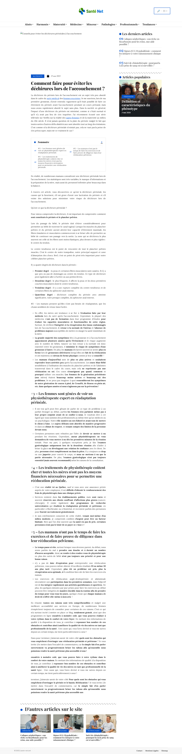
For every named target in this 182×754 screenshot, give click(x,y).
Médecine (26, 731)
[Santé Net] (91, 10)
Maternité (37, 76)
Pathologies (61, 731)
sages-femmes (72, 117)
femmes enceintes (71, 98)
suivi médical (53, 98)
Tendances (128, 97)
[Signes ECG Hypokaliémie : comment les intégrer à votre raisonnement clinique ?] (68, 723)
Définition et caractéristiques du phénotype (136, 105)
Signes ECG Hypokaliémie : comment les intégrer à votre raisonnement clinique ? (66, 737)
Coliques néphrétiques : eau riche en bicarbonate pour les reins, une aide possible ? (33, 737)
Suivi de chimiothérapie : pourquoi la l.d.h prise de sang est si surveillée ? (100, 737)
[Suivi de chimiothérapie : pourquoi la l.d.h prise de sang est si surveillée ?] (101, 723)
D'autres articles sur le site (53, 709)
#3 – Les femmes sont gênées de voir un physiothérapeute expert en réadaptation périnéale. (52, 150)
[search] (158, 11)
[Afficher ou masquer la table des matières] (76, 142)
